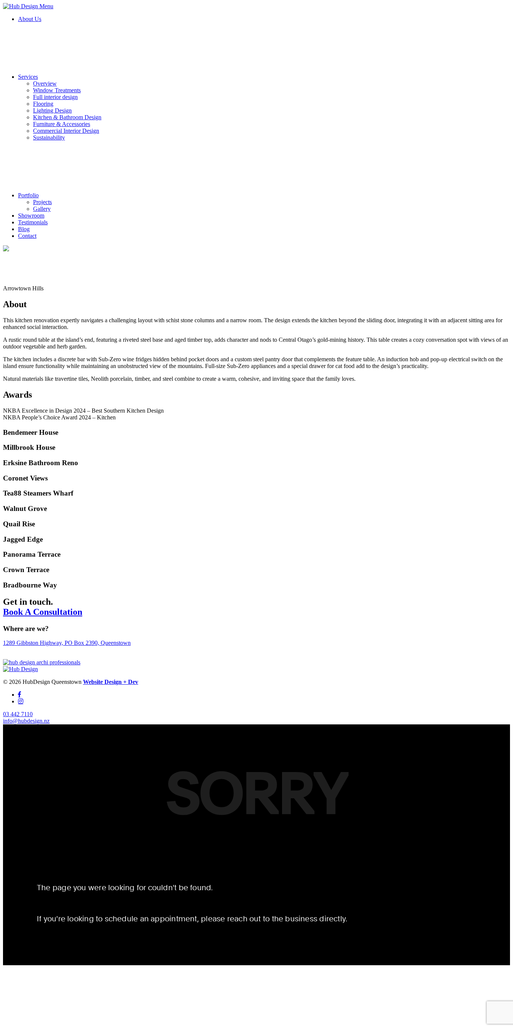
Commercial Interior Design (66, 131)
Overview (45, 83)
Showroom (31, 215)
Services (28, 77)
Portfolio (28, 195)
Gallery (42, 209)
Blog (24, 229)
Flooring (43, 104)
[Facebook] (19, 694)
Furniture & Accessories (61, 124)
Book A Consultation (42, 612)
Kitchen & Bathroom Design (67, 117)
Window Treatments (57, 90)
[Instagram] (20, 701)
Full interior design (55, 97)
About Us (29, 19)
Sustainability (49, 137)
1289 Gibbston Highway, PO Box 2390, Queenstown (67, 643)
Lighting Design (52, 110)
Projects (42, 202)
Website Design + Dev (110, 682)
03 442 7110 (18, 714)
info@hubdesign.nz (26, 721)
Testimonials (33, 222)
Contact (27, 236)
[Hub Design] (21, 6)
